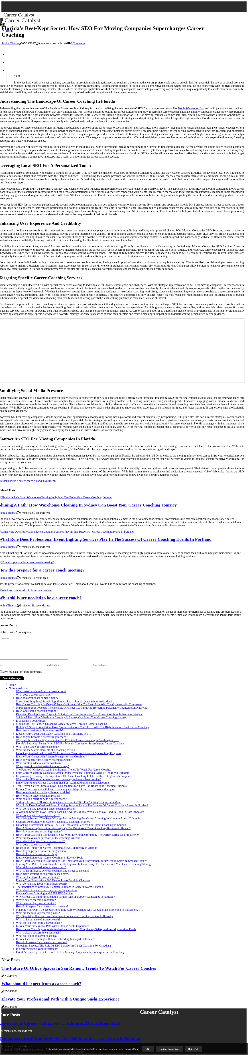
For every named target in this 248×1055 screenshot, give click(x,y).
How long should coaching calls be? (37, 710)
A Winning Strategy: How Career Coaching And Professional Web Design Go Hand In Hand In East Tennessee (80, 811)
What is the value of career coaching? (37, 746)
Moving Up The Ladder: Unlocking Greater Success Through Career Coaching (61, 723)
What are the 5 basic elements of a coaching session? (46, 750)
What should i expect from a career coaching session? (46, 890)
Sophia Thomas (10, 43)
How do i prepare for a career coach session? (41, 942)
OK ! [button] (147, 1049)
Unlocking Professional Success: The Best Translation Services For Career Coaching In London (71, 824)
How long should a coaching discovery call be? (43, 792)
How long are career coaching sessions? (39, 795)
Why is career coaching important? (36, 899)
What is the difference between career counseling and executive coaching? (58, 779)
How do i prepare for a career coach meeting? (42, 906)
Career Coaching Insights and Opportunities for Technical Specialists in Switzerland (64, 701)
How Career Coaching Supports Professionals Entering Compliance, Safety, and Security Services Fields (76, 929)
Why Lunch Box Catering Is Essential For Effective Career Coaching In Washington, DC (67, 740)
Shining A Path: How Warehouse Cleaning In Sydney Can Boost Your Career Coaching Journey (71, 717)
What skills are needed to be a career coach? (41, 867)
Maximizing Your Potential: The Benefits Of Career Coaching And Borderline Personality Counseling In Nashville (81, 707)
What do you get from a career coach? (38, 815)
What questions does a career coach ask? (39, 763)
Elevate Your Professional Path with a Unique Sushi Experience (52, 926)
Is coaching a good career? (31, 720)
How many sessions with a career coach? (39, 730)
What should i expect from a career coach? (40, 841)
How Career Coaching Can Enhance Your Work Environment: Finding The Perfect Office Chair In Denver (77, 834)
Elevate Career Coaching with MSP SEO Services (45, 893)
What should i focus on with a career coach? (41, 798)
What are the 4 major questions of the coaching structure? (49, 838)
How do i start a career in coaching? (36, 854)
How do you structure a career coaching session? (44, 759)
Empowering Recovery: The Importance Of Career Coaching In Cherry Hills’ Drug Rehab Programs (73, 776)
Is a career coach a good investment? (37, 948)
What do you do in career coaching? (36, 935)
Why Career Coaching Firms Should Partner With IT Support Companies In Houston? (65, 896)
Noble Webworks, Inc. (191, 108)
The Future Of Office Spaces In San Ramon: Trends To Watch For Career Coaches (63, 769)
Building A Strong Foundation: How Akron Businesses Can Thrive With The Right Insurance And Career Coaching (82, 727)
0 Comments (78, 43)
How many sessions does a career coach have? (42, 873)
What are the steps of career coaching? (38, 877)
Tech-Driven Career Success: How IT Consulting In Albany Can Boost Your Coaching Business (71, 785)
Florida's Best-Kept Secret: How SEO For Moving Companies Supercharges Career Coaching (70, 743)
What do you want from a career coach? (39, 922)
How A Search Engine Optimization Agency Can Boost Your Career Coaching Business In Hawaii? (73, 828)
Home (12, 684)
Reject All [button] (193, 1049)
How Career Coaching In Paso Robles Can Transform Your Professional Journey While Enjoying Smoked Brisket (81, 860)
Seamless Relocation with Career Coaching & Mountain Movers (53, 821)
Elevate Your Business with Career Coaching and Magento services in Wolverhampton (65, 789)
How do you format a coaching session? (39, 831)
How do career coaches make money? (38, 697)
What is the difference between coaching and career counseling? (52, 870)
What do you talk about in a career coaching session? (46, 808)
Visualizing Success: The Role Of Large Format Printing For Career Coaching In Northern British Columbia (78, 818)
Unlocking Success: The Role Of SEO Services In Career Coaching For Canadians (63, 945)
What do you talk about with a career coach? (41, 883)
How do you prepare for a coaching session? (41, 851)
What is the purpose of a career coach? (38, 919)
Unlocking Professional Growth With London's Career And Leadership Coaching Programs (68, 753)
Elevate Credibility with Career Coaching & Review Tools (49, 857)
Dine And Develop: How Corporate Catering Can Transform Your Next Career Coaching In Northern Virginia (79, 714)
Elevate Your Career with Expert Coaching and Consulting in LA (53, 733)
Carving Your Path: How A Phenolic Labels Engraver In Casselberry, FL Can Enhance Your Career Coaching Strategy (84, 864)
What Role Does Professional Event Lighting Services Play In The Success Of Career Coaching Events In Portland (82, 805)
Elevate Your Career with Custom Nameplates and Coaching (50, 756)
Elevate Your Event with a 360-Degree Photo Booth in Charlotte (53, 880)
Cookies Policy (131, 1049)
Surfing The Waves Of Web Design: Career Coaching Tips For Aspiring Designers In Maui (68, 802)
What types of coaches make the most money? (42, 766)
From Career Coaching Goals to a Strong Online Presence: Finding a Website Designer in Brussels (72, 772)
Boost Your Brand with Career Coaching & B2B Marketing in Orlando (56, 847)
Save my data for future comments (22, 671)
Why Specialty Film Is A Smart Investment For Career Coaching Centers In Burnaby (64, 916)
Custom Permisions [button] (169, 1049)
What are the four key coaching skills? (38, 912)
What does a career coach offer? (34, 694)
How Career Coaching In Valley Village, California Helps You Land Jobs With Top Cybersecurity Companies (79, 704)
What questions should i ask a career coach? (41, 691)
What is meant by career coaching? (36, 903)
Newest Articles (18, 688)
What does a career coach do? (33, 844)
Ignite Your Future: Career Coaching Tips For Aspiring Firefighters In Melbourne (62, 782)
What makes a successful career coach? (38, 932)
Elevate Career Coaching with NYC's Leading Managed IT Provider (55, 939)
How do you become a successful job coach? (42, 736)
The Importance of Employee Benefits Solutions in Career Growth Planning (59, 886)
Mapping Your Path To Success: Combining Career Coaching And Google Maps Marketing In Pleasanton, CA (79, 909)
